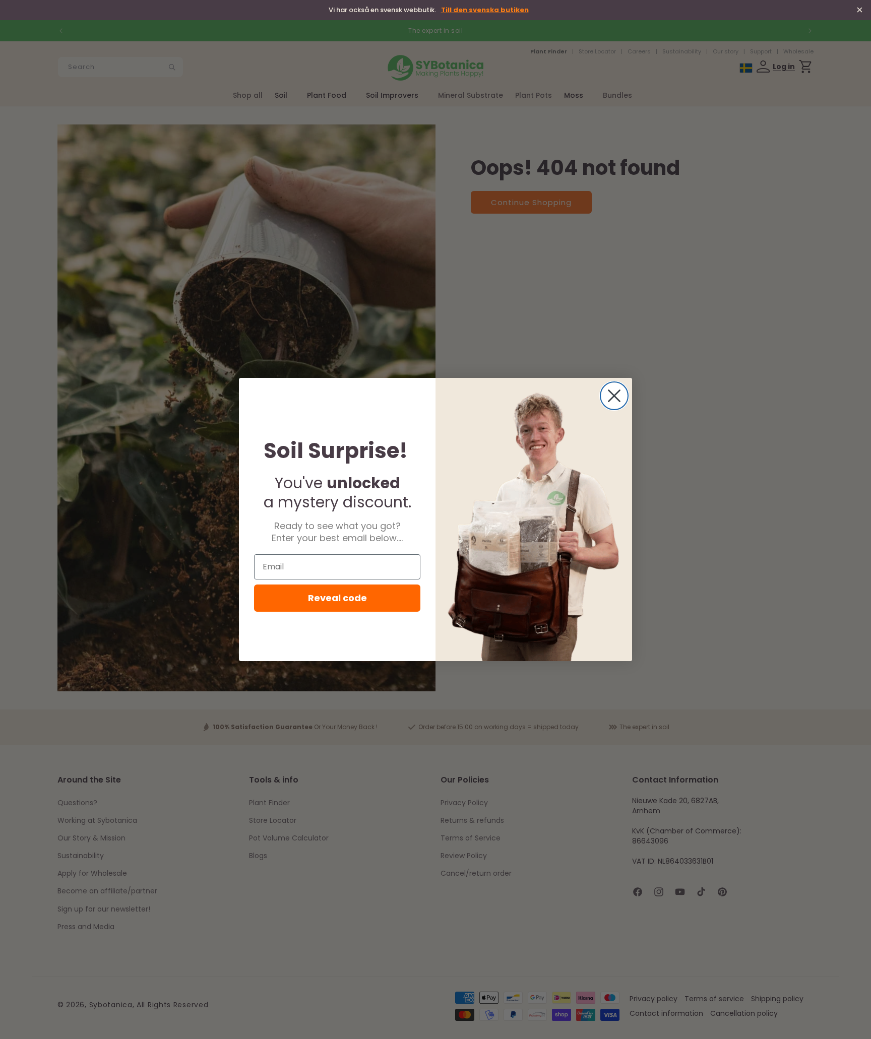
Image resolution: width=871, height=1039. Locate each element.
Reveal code (337, 598)
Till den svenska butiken (485, 10)
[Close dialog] (614, 396)
